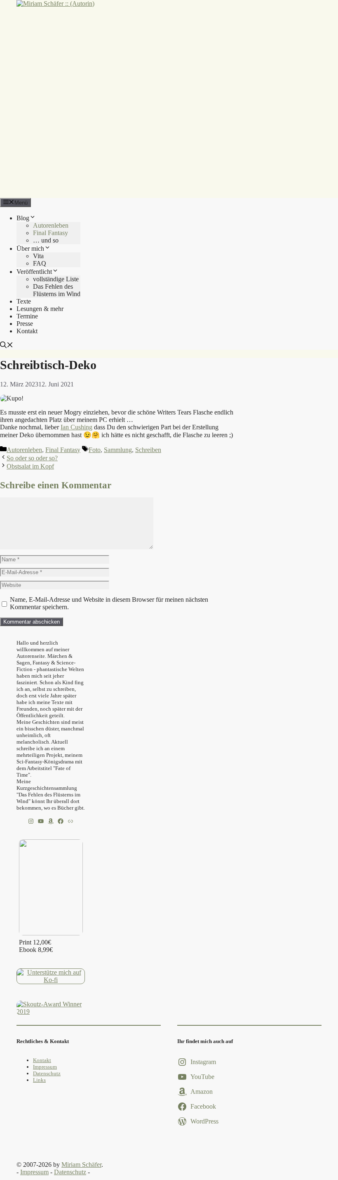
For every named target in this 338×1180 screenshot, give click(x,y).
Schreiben (148, 449)
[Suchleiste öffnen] (6, 345)
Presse (24, 323)
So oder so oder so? (32, 458)
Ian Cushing (76, 427)
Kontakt (27, 330)
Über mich (30, 248)
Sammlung (118, 449)
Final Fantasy (50, 232)
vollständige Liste (56, 279)
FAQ (39, 263)
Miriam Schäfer (81, 1164)
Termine (27, 316)
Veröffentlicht (34, 271)
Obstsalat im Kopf (30, 466)
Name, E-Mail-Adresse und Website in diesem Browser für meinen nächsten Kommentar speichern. (109, 603)
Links (39, 1080)
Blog (22, 217)
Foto (95, 449)
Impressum (45, 1067)
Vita (38, 255)
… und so (46, 240)
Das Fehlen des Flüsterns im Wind (56, 290)
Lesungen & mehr (39, 308)
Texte (23, 301)
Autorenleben (50, 225)
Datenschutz (47, 1073)
